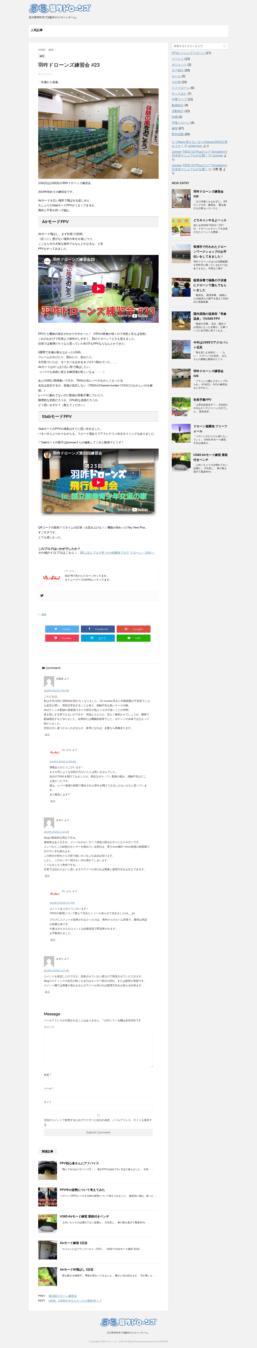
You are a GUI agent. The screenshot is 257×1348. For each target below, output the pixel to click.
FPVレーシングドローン (188, 53)
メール (48, 1088)
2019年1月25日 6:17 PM (62, 903)
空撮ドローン (181, 122)
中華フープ (179, 99)
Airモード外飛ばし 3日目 (77, 1269)
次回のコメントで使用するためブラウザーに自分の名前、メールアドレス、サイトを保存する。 (98, 1122)
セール (176, 76)
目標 (175, 117)
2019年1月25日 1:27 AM (56, 970)
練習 (44, 614)
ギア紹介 (178, 70)
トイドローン (181, 87)
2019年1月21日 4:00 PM (56, 690)
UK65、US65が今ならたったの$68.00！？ (75, 1300)
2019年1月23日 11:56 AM (62, 761)
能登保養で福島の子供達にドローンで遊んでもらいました (210, 285)
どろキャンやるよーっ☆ (210, 220)
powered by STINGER (156, 1341)
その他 (176, 82)
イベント (178, 58)
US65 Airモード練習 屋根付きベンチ (84, 1216)
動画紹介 (178, 105)
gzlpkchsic (195, 146)
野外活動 (178, 134)
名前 (47, 1074)
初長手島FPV (202, 399)
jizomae (217, 155)
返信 (47, 734)
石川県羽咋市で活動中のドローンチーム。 (128, 1332)
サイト (48, 1101)
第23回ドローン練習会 (63, 1296)
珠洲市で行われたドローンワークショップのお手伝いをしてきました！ (210, 251)
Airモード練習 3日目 (73, 1243)
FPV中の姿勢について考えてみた (82, 1189)
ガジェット (179, 64)
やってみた (179, 93)
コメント (49, 1026)
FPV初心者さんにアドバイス (79, 1163)
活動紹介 (178, 111)
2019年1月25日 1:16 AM (56, 832)
